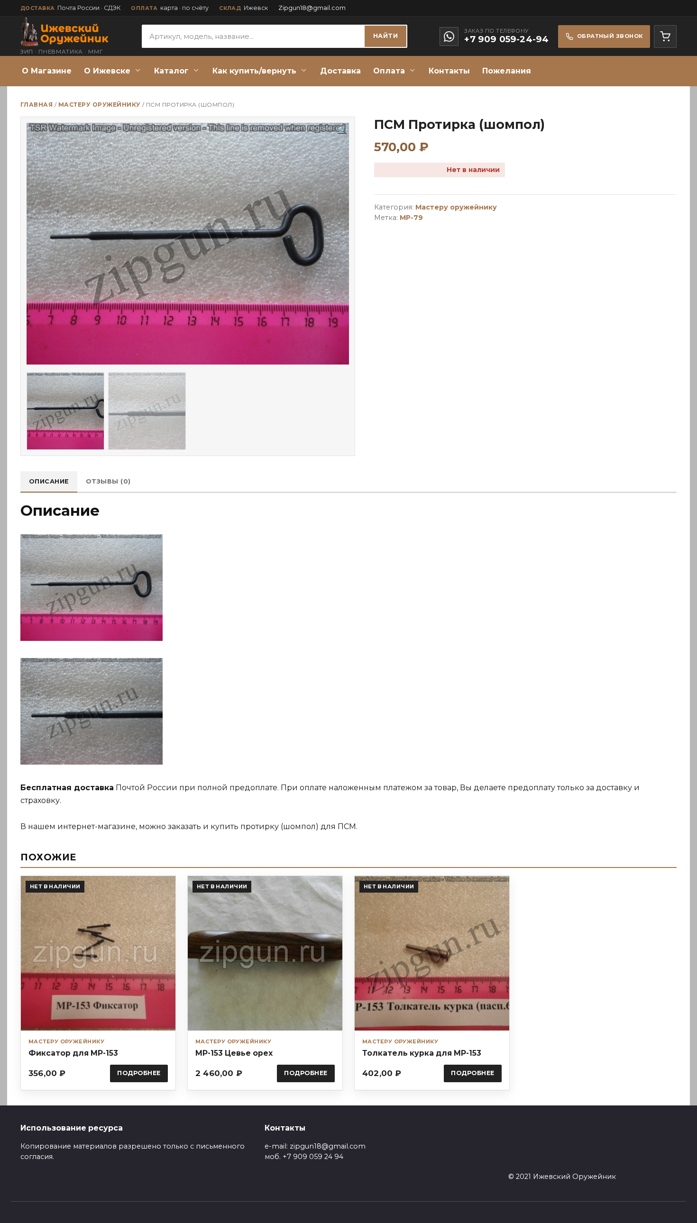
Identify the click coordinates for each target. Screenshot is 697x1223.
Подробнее (139, 1073)
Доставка (340, 70)
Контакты (449, 70)
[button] (342, 130)
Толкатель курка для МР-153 (421, 1053)
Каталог (171, 70)
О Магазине (47, 70)
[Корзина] (665, 36)
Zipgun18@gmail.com (312, 7)
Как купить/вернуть (254, 70)
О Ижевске (107, 70)
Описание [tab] (49, 481)
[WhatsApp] (449, 36)
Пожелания (506, 70)
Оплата (389, 70)
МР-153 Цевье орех (234, 1053)
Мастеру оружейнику (99, 104)
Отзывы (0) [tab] (108, 481)
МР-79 (411, 217)
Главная (36, 104)
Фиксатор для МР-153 (73, 1053)
